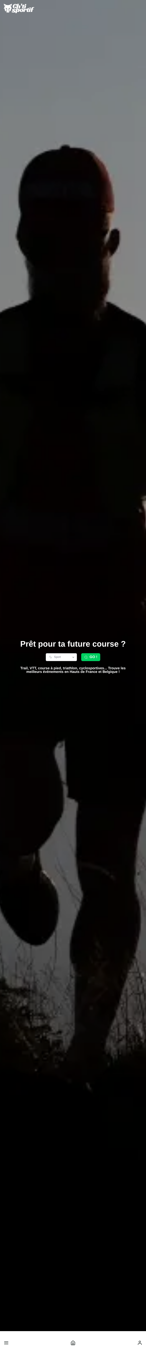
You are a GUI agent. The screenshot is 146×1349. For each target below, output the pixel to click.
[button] (6, 1342)
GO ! (93, 657)
